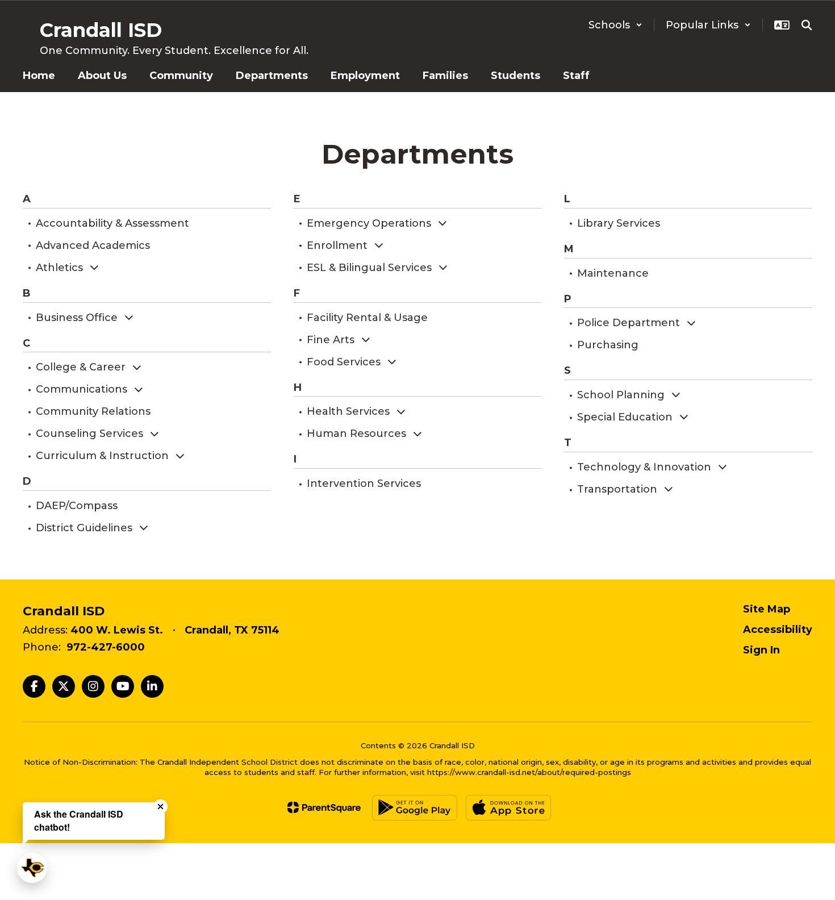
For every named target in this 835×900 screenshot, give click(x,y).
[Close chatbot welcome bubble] (160, 806)
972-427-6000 (105, 647)
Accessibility (777, 629)
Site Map (766, 609)
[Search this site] (806, 25)
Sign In (761, 650)
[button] (615, 25)
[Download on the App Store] (508, 807)
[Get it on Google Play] (414, 807)
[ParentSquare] (324, 807)
